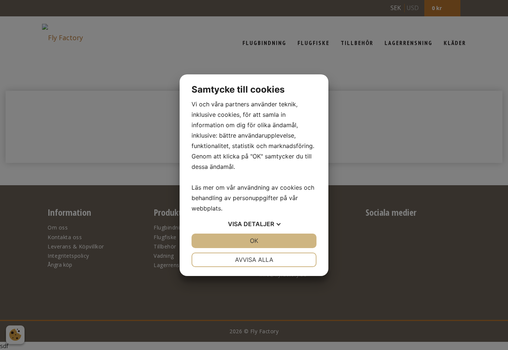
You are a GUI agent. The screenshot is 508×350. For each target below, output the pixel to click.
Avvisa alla (254, 259)
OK (254, 240)
